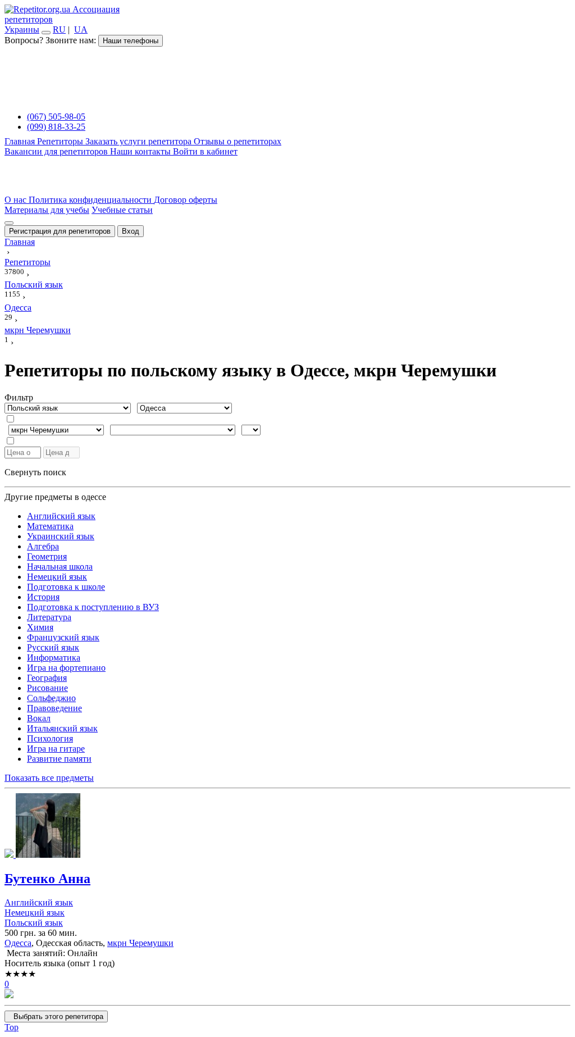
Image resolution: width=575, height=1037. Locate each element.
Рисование (47, 688)
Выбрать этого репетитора (56, 1016)
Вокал (39, 718)
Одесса (17, 943)
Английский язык (61, 516)
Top (11, 1027)
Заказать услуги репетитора (139, 141)
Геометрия (47, 556)
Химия (40, 627)
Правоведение (54, 708)
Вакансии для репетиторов (57, 151)
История (43, 597)
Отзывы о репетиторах (237, 141)
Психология (50, 738)
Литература (49, 617)
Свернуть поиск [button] (35, 472)
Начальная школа (60, 566)
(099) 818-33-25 (56, 126)
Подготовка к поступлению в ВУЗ (93, 607)
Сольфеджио (51, 698)
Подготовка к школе (66, 587)
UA (81, 29)
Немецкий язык (57, 576)
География (47, 678)
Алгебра (43, 546)
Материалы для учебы (46, 210)
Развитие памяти (59, 758)
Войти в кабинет (205, 151)
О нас (16, 199)
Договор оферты (185, 199)
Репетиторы (61, 141)
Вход (130, 231)
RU (59, 29)
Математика (50, 526)
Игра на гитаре (56, 748)
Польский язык (33, 922)
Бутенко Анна (47, 878)
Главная (20, 141)
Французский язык (63, 637)
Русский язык (53, 647)
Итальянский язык (62, 728)
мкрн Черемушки (140, 943)
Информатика (53, 657)
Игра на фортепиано (66, 667)
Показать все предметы (49, 778)
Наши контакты (141, 151)
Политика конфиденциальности (91, 199)
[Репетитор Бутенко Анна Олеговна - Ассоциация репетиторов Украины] (287, 826)
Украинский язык (60, 536)
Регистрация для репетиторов (60, 231)
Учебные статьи (122, 210)
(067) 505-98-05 (56, 116)
